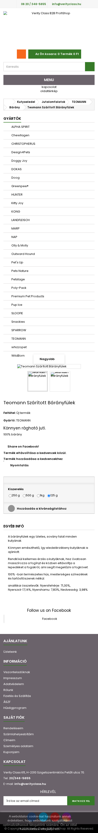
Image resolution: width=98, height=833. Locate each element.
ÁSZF (6, 702)
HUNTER (17, 194)
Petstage (18, 279)
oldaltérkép (49, 91)
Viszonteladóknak (16, 672)
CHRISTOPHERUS (23, 144)
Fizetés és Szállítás (17, 696)
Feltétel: (9, 413)
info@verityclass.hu (30, 784)
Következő (74, 382)
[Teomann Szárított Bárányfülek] (38, 381)
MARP (15, 228)
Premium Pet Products (27, 296)
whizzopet (19, 347)
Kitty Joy (17, 203)
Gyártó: (9, 420)
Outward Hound (23, 254)
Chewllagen (20, 135)
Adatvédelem (13, 684)
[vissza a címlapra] (8, 102)
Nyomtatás (19, 465)
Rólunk (8, 690)
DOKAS (16, 169)
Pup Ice (16, 305)
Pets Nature (19, 271)
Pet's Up (17, 262)
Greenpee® (19, 186)
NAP (14, 237)
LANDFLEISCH (20, 220)
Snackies (18, 322)
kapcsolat (49, 87)
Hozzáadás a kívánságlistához (41, 508)
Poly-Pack (18, 288)
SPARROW (18, 330)
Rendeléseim (13, 728)
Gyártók (12, 118)
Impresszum (12, 678)
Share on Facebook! (23, 446)
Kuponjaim (11, 752)
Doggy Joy (19, 160)
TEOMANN (18, 338)
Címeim (9, 740)
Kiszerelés (16, 489)
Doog (15, 177)
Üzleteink (10, 652)
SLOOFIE (17, 313)
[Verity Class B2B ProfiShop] (49, 28)
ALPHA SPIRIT (20, 127)
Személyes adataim (18, 746)
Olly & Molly (19, 245)
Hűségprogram (14, 708)
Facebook (49, 619)
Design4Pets (20, 152)
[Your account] (21, 54)
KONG (15, 211)
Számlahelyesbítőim (18, 734)
